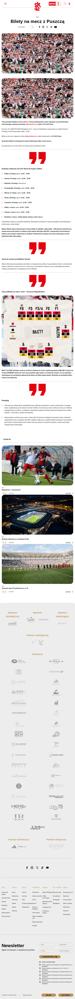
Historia (4, 901)
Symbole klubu (6, 898)
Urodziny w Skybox (46, 912)
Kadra (13, 892)
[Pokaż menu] (5, 4)
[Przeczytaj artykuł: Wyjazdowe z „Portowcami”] (37, 465)
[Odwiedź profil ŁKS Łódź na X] (37, 867)
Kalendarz (5, 905)
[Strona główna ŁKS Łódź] (37, 6)
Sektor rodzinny (67, 903)
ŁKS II (34, 899)
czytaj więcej (45, 966)
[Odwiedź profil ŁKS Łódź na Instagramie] (32, 867)
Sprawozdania (6, 912)
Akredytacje (56, 899)
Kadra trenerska (37, 896)
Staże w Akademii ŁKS (37, 917)
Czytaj (68, 493)
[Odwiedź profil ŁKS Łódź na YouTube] (47, 868)
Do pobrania (56, 896)
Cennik (24, 892)
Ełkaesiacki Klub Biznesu (47, 902)
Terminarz (15, 899)
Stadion (4, 909)
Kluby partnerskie (37, 922)
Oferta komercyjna (46, 897)
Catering (14, 910)
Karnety (24, 896)
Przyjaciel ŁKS (47, 907)
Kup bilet (65, 995)
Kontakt (34, 925)
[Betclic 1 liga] (55, 3)
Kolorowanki (66, 914)
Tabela (14, 903)
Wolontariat (66, 907)
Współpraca (56, 903)
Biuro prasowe (57, 892)
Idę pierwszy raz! (68, 892)
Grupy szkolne (67, 899)
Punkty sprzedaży (27, 903)
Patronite (65, 910)
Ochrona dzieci (6, 916)
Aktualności (15, 896)
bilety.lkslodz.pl (31, 124)
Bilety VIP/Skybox (48, 892)
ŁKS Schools (36, 912)
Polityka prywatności (27, 995)
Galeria (14, 907)
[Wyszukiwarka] (65, 3)
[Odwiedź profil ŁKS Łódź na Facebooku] (27, 867)
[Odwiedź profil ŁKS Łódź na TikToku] (42, 867)
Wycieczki (66, 896)
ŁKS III (34, 903)
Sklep (48, 995)
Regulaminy (25, 907)
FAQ (23, 899)
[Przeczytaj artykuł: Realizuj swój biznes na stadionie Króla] (37, 514)
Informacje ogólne (5, 893)
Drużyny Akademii (35, 908)
